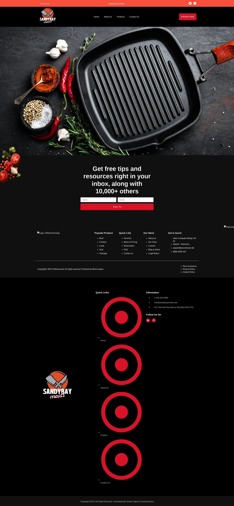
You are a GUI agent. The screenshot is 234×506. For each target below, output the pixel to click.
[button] (187, 16)
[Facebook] (190, 3)
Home (96, 17)
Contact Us (134, 17)
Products (121, 17)
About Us (108, 17)
